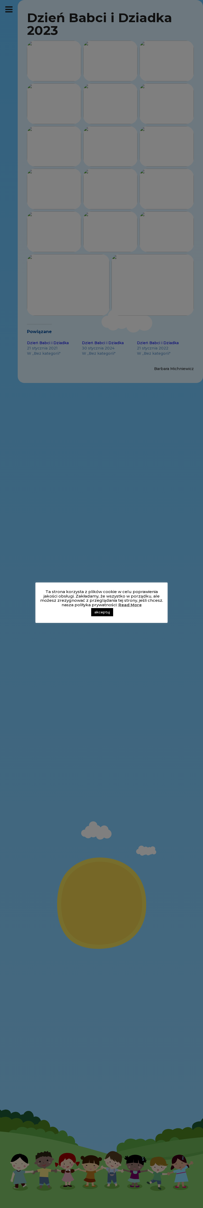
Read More (130, 605)
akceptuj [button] (102, 612)
